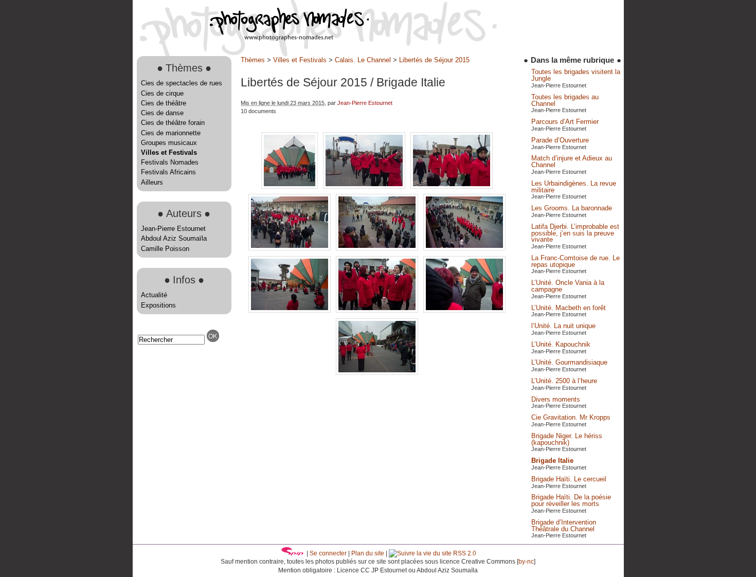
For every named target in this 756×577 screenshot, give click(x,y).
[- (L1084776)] (464, 248)
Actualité (154, 295)
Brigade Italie (552, 460)
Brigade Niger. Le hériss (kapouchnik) (566, 439)
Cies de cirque (162, 93)
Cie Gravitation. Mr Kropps (570, 417)
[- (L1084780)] (290, 310)
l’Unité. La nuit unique (563, 326)
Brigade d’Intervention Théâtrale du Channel (563, 525)
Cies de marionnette (171, 133)
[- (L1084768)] (290, 186)
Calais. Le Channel (363, 60)
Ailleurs (152, 182)
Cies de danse (162, 113)
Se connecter (328, 553)
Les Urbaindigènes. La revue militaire (573, 186)
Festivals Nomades (170, 162)
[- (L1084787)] (377, 372)
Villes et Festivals (169, 152)
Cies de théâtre (163, 103)
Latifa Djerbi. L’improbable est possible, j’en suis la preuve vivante (575, 233)
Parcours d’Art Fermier (565, 121)
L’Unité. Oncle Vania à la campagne (567, 286)
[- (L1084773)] (290, 248)
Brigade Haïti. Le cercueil (568, 479)
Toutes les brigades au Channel (565, 100)
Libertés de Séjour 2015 (434, 60)
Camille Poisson (165, 249)
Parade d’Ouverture (560, 140)
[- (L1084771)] (365, 186)
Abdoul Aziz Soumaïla (174, 238)
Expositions (158, 305)
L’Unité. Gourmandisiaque (569, 362)
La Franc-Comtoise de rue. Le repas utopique (575, 261)
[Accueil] (251, 38)
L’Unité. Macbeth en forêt (568, 308)
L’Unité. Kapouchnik (560, 344)
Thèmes (253, 60)
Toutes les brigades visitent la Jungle (575, 75)
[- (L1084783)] (464, 310)
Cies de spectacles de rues (181, 83)
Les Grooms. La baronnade (571, 208)
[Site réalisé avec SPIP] (292, 553)
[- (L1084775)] (378, 248)
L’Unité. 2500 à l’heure (564, 381)
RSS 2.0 (464, 553)
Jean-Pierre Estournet (173, 228)
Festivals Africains (168, 172)
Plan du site (367, 553)
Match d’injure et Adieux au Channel (571, 161)
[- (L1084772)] (451, 186)
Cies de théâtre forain (173, 123)
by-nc (526, 561)
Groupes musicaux (169, 143)
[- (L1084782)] (378, 310)
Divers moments (555, 399)
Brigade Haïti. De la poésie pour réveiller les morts (571, 500)
